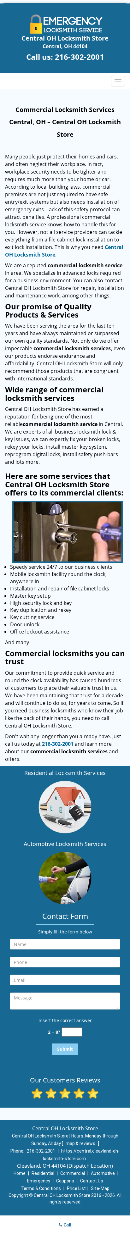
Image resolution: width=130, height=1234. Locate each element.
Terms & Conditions (41, 1188)
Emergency (38, 1180)
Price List (76, 1188)
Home (20, 1173)
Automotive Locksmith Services (65, 844)
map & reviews (81, 1143)
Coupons (65, 1180)
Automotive (103, 1173)
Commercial (72, 1173)
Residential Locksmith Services (65, 773)
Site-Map (100, 1188)
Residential (43, 1173)
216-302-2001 (79, 57)
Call (66, 1225)
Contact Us (91, 1180)
